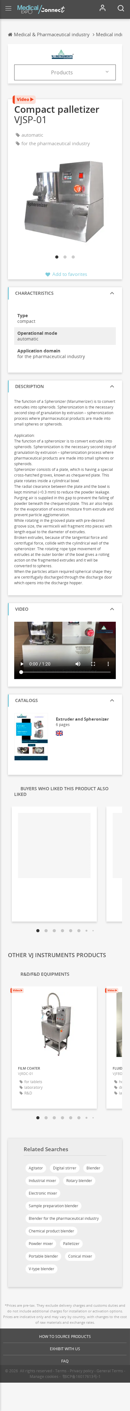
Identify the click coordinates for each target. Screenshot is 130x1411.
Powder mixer (41, 1243)
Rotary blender (79, 1180)
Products (62, 72)
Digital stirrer (64, 1168)
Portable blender (43, 1256)
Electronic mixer (43, 1193)
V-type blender (41, 1268)
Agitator (36, 1168)
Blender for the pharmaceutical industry (64, 1218)
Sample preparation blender (53, 1205)
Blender (93, 1168)
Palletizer (71, 1243)
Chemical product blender (51, 1231)
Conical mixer (80, 1256)
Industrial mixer (42, 1180)
